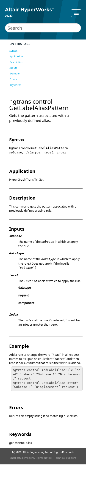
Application (16, 56)
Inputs (13, 67)
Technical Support (65, 457)
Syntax (13, 50)
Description (16, 62)
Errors (13, 79)
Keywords (15, 85)
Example (14, 73)
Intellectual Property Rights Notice (31, 457)
